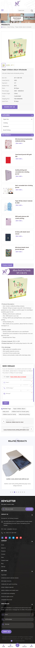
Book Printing (11, 27)
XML (22, 639)
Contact (3, 554)
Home (4, 27)
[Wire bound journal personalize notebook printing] (8, 144)
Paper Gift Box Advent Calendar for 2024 (23, 202)
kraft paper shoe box (6, 581)
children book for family (9, 414)
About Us (3, 548)
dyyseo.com (16, 639)
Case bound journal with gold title (23, 155)
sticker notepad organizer (7, 587)
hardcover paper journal (7, 596)
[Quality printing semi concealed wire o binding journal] (8, 175)
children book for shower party (20, 412)
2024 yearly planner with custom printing (22, 217)
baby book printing (24, 414)
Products (3, 551)
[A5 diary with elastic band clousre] (8, 237)
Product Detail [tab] (7, 265)
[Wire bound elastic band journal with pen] (8, 253)
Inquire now (8, 107)
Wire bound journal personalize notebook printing (23, 140)
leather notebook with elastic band (9, 590)
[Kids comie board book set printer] (17, 461)
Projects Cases (4, 560)
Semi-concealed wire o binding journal (24, 186)
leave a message (17, 645)
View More (19, 143)
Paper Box (6, 119)
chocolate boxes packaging (8, 593)
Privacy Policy (28, 639)
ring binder (4, 575)
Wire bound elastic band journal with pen (22, 248)
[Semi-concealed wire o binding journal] (8, 191)
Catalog (5, 123)
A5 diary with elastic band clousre (22, 233)
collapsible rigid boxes (6, 600)
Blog (2, 563)
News (2, 557)
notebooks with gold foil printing (9, 584)
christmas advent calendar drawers (9, 578)
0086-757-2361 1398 (11, 533)
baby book (6, 412)
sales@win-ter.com (12, 529)
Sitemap (3, 566)
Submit (5, 631)
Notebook (6, 126)
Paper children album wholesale (18, 377)
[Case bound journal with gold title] (8, 160)
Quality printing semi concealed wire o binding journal (22, 172)
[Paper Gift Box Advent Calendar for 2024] (8, 206)
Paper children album (19, 409)
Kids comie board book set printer (17, 479)
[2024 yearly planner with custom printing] (8, 222)
